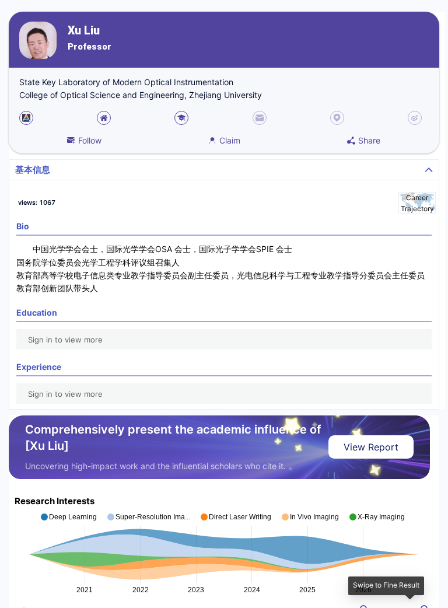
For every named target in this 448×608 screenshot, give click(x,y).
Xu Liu (84, 30)
